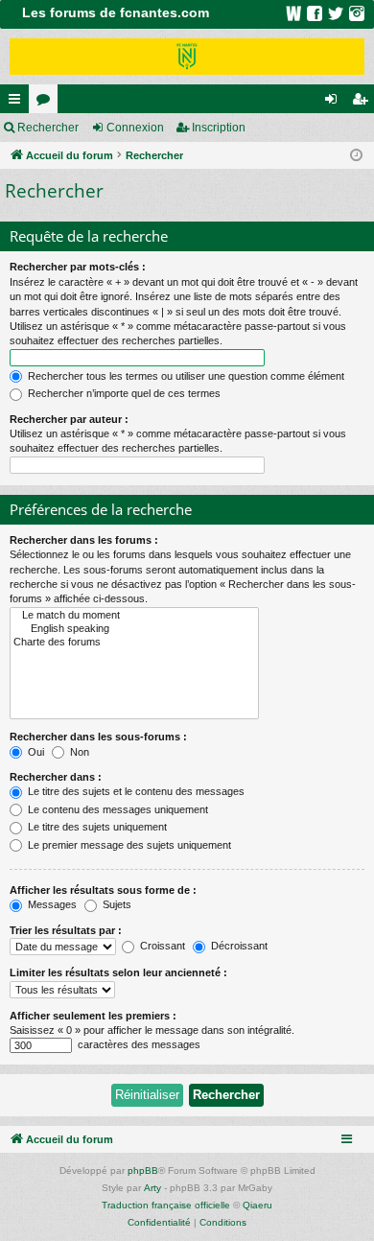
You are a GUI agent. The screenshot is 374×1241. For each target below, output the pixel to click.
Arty (152, 1187)
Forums (47, 102)
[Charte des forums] (134, 642)
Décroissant (238, 945)
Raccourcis (18, 102)
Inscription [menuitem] (363, 102)
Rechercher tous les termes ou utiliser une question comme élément (184, 376)
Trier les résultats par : (66, 930)
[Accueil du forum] (187, 56)
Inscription (218, 127)
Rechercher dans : (56, 777)
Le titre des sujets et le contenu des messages (135, 791)
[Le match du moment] (134, 615)
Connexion (135, 127)
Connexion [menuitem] (334, 102)
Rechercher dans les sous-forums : (98, 736)
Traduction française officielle (166, 1205)
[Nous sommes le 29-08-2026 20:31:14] (356, 156)
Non (78, 752)
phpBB (143, 1170)
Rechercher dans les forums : (84, 540)
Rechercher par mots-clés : (78, 266)
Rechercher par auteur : (69, 419)
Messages (51, 904)
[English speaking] (134, 629)
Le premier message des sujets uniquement (128, 845)
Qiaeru (257, 1205)
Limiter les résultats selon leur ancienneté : (118, 972)
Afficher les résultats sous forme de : (103, 890)
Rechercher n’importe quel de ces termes (123, 393)
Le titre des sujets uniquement (96, 826)
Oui (34, 752)
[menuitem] (159, 1222)
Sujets (115, 904)
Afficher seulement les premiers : (93, 1015)
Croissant (161, 945)
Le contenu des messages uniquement (116, 809)
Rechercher (48, 127)
